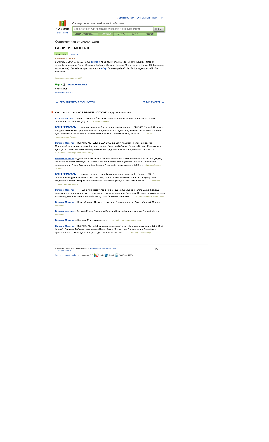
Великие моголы (64, 211)
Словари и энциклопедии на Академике (98, 23)
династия (60, 92)
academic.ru (62, 33)
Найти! (158, 29)
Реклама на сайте (109, 248)
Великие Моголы (64, 143)
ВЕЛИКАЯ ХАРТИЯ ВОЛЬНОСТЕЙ (77, 102)
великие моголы (64, 118)
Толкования (105, 34)
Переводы (120, 34)
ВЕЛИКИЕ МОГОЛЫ (65, 127)
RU (161, 18)
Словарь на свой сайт (147, 18)
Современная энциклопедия (85, 34)
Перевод (74, 54)
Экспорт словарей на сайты (66, 255)
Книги (135, 34)
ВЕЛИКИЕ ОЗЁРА (151, 102)
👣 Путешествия (64, 251)
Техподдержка (95, 248)
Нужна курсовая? (77, 84)
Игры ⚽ (149, 34)
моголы (69, 92)
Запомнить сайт (126, 18)
